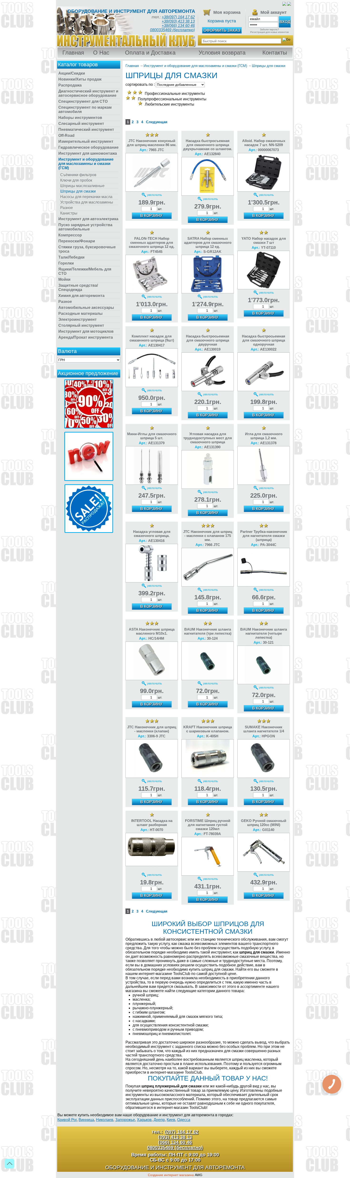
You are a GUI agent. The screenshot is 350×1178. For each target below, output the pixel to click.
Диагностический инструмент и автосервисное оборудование (88, 93)
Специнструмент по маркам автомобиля (85, 109)
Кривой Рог (67, 1120)
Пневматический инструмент (86, 129)
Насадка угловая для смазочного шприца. (151, 534)
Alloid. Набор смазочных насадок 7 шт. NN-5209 (263, 143)
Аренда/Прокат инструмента (85, 337)
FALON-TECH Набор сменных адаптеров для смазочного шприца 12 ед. (152, 242)
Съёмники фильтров (78, 175)
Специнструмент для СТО (83, 101)
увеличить (154, 195)
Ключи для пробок (76, 180)
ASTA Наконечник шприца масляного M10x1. (152, 631)
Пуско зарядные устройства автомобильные (85, 227)
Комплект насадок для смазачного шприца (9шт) (152, 338)
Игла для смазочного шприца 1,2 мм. (263, 436)
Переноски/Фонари (76, 241)
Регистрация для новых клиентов (269, 32)
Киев (171, 1120)
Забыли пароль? (269, 29)
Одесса (183, 1120)
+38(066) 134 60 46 (178, 26)
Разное (66, 208)
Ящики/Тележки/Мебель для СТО (84, 271)
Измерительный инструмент (85, 141)
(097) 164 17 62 (181, 1131)
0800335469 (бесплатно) (172, 30)
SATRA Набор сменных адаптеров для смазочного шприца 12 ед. (207, 242)
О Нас (101, 52)
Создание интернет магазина (171, 1175)
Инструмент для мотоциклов (86, 331)
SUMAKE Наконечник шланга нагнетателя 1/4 (263, 729)
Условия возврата (222, 52)
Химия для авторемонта (81, 296)
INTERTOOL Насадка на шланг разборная (151, 823)
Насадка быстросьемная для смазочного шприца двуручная (207, 340)
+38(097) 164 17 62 (178, 17)
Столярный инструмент (81, 325)
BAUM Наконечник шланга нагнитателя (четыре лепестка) (263, 633)
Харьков (144, 1120)
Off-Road (66, 135)
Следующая (156, 122)
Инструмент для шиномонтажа (87, 153)
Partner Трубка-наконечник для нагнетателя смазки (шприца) (263, 536)
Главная (73, 52)
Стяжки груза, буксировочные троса (87, 249)
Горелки (66, 263)
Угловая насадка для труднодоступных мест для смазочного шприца (207, 438)
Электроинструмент (77, 319)
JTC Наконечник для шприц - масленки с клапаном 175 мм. (207, 536)
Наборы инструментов (80, 118)
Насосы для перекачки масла (86, 197)
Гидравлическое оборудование (88, 147)
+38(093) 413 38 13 (178, 21)
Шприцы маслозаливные (82, 186)
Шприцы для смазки (78, 191)
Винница (86, 1120)
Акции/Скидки (71, 73)
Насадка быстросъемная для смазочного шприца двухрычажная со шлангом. (207, 145)
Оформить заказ (222, 30)
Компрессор (70, 235)
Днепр (159, 1120)
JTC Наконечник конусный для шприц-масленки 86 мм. (151, 143)
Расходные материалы (80, 313)
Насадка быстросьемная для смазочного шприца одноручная (263, 340)
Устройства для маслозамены (86, 202)
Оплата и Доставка (150, 52)
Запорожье (125, 1120)
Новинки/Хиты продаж (79, 79)
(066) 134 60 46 (175, 1142)
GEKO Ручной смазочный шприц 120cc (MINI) (263, 823)
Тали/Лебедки (71, 257)
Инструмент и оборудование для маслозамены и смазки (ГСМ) (86, 163)
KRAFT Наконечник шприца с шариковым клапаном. (207, 729)
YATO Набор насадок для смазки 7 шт (263, 240)
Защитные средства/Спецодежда (78, 287)
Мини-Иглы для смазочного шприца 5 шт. (151, 436)
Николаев (104, 1120)
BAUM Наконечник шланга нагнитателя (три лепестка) (207, 631)
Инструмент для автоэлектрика (88, 219)
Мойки (64, 279)
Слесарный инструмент (81, 124)
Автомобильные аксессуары (86, 308)
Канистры (68, 213)
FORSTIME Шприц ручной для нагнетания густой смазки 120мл (207, 825)
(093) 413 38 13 (175, 1137)
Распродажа (70, 85)
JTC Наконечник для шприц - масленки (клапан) (151, 729)
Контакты (274, 52)
